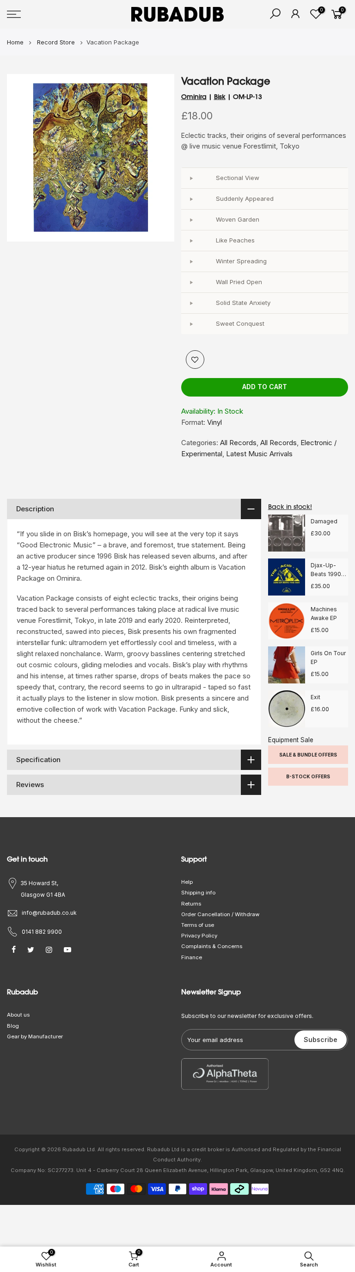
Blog (13, 1026)
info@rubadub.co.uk (49, 912)
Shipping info (198, 892)
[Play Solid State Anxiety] (191, 303)
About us (18, 1014)
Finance (191, 957)
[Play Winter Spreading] (191, 261)
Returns (191, 903)
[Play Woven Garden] (191, 220)
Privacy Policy (199, 935)
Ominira (194, 97)
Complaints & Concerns (211, 946)
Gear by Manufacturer (35, 1036)
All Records (238, 442)
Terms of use (197, 925)
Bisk (220, 97)
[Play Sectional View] (191, 178)
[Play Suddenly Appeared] (191, 199)
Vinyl (214, 422)
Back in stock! (290, 507)
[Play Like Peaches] (191, 240)
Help (187, 882)
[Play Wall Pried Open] (191, 282)
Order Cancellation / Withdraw (220, 914)
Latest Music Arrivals (259, 453)
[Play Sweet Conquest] (191, 324)
